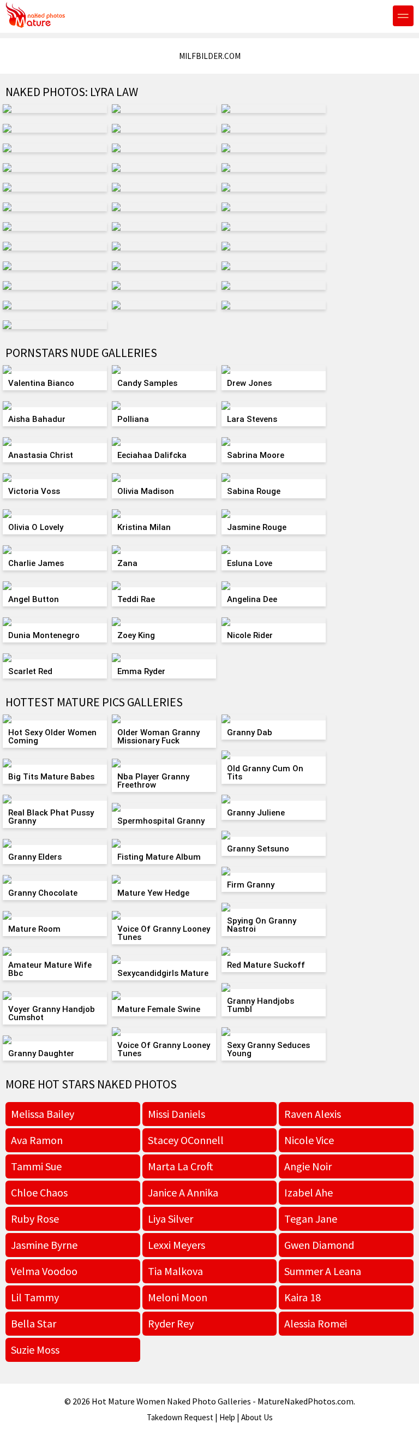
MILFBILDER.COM (210, 56)
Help (227, 1417)
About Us (257, 1417)
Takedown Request (180, 1417)
